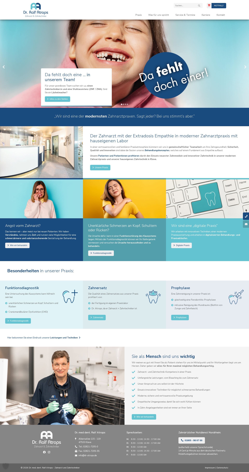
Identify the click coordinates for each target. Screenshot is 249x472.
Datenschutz (222, 467)
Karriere (206, 14)
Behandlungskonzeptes (157, 150)
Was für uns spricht (158, 14)
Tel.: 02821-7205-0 (88, 446)
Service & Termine (185, 14)
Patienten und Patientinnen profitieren (118, 155)
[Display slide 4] (127, 104)
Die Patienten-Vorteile (59, 101)
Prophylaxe (180, 317)
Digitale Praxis (182, 245)
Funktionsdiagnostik (102, 253)
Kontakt (221, 14)
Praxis (138, 14)
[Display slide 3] (125, 104)
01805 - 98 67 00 (193, 440)
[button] (5, 466)
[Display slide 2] (123, 104)
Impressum (210, 467)
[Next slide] (245, 67)
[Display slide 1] (121, 104)
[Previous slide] (4, 67)
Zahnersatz (97, 317)
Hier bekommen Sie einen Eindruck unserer (42, 337)
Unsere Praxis (101, 167)
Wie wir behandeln (18, 245)
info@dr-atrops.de (88, 455)
